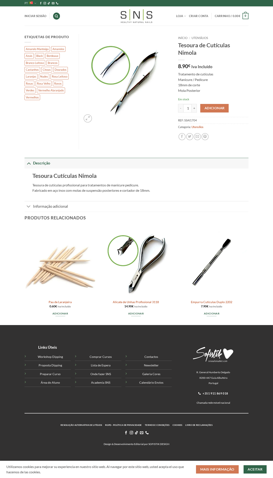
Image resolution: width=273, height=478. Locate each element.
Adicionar (215, 108)
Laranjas (31, 76)
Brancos (53, 63)
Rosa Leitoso (59, 76)
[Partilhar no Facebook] (182, 136)
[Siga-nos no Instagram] (45, 3)
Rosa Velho (43, 83)
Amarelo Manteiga (37, 49)
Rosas (29, 83)
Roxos (58, 83)
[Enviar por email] (197, 136)
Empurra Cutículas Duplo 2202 (211, 302)
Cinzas (47, 69)
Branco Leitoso (35, 63)
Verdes (30, 90)
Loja (179, 16)
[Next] (247, 275)
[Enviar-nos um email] (53, 3)
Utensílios (200, 38)
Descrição (41, 163)
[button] (231, 16)
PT (26, 3)
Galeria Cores (151, 374)
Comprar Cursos (101, 356)
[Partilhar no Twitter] (189, 136)
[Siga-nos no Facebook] (40, 3)
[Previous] (25, 275)
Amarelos (58, 49)
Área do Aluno (50, 382)
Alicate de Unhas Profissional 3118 (136, 302)
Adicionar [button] (60, 313)
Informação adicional (50, 206)
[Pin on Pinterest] (205, 136)
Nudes (44, 76)
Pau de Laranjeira (60, 302)
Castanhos (32, 69)
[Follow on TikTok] (49, 3)
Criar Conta (198, 16)
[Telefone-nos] (57, 3)
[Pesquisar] (56, 16)
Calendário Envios (151, 382)
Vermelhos (32, 97)
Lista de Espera (100, 365)
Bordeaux (52, 56)
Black (39, 56)
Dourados (61, 69)
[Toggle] (29, 163)
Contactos (151, 356)
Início (182, 38)
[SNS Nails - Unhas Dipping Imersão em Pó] (136, 16)
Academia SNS (100, 382)
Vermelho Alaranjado (51, 90)
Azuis (29, 56)
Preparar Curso (50, 374)
